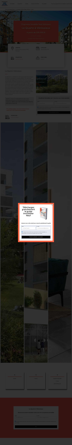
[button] (52, 204)
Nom (23, 226)
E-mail (38, 226)
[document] (36, 222)
